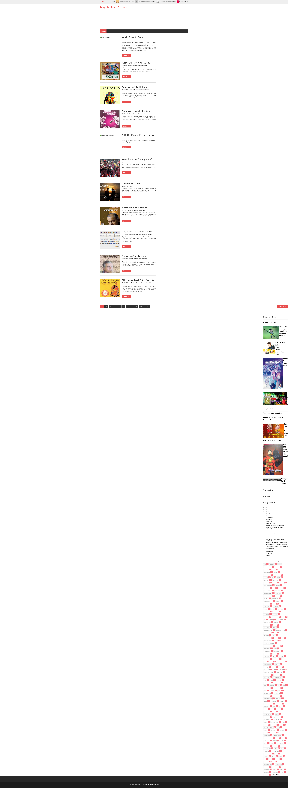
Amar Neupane (267, 572)
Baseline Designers (270, 548)
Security (265, 730)
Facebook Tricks (280, 619)
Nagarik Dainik (267, 688)
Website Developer (268, 764)
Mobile (271, 680)
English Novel (138, 89)
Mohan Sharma (267, 682)
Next (141, 306)
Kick (274, 656)
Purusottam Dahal (268, 714)
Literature (282, 669)
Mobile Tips (279, 680)
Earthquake (266, 614)
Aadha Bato (272, 564)
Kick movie (281, 656)
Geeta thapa (266, 627)
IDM (282, 638)
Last (147, 306)
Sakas (284, 722)
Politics (278, 709)
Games (275, 624)
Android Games (267, 574)
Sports (134, 162)
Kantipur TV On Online (284, 481)
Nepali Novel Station (113, 7)
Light (275, 669)
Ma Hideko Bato (267, 674)
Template (275, 746)
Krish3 (271, 661)
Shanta (265, 732)
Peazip (274, 706)
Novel (144, 210)
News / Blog (278, 698)
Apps (272, 577)
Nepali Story (266, 696)
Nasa (131, 138)
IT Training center (268, 640)
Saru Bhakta (144, 113)
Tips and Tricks (276, 751)
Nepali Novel (144, 65)
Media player (266, 677)
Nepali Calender (267, 693)
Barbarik (274, 582)
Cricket (131, 162)
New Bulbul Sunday (268, 698)
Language (277, 664)
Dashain (265, 609)
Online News (273, 701)
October (268, 521)
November (268, 519)
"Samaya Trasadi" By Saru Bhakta (273, 531)
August (268, 553)
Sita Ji (277, 738)
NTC (284, 685)
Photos (265, 709)
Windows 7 (266, 767)
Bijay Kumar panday (268, 585)
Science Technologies (268, 727)
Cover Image (266, 603)
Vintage (277, 759)
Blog (274, 588)
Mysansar (272, 685)
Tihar (282, 748)
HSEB (276, 632)
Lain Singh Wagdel (267, 664)
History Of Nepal (267, 638)
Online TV (282, 701)
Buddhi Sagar (277, 590)
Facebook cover (267, 622)
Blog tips (281, 588)
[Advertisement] (160, 16)
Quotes (276, 714)
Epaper (283, 617)
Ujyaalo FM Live (269, 322)
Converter (278, 601)
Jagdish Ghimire (133, 210)
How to (276, 638)
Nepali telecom (276, 696)
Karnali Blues (266, 656)
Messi (265, 680)
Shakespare (282, 730)
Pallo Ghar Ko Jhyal (268, 703)
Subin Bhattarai (280, 743)
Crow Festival (267, 606)
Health (274, 635)
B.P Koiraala (266, 582)
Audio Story (275, 580)
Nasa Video (134, 138)
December (268, 517)
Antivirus (266, 577)
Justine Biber (266, 653)
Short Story (273, 732)
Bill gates (278, 585)
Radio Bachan (266, 717)
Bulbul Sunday (279, 593)
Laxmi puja (266, 667)
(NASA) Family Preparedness (138, 135)
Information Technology (269, 643)
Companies (266, 598)
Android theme (277, 574)
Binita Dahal (266, 588)
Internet (278, 646)
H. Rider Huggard (145, 89)
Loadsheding (279, 672)
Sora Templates (138, 784)
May (267, 555)
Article (278, 577)
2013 (266, 513)
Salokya (265, 724)
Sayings (281, 724)
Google (274, 627)
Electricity (266, 617)
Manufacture (277, 674)
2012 (266, 515)
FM (264, 619)
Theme (275, 748)
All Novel (277, 567)
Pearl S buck (141, 282)
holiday (281, 769)
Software (150, 234)
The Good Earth (148, 282)
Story (272, 743)
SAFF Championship (275, 722)
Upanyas (280, 756)
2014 (266, 511)
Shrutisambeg (267, 735)
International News (268, 646)
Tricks (276, 753)
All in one (266, 569)
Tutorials (266, 756)
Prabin (274, 711)
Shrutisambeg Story (268, 738)
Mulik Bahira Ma (277, 682)
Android (275, 572)
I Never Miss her (131, 183)
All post (273, 569)
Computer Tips (275, 598)
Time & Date (132, 40)
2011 (266, 558)
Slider (283, 738)
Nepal (279, 690)
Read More (127, 55)
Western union (278, 764)
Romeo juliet (276, 719)
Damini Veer (276, 606)
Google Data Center (268, 630)
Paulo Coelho (279, 703)
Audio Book (132, 65)
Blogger (278, 561)
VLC (264, 759)
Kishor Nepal (138, 65)
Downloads (141, 234)
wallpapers (266, 774)
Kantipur (275, 653)
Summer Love (266, 746)
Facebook (271, 619)
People (280, 706)
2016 (266, 507)
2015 (266, 509)
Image (276, 640)
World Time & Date (132, 37)
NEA (278, 685)
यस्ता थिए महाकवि (174, 1)
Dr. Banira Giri (267, 611)
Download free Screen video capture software (276, 542)
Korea (265, 661)
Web (273, 761)
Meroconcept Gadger (277, 677)
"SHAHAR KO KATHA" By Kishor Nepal (275, 525)
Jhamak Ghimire (277, 651)
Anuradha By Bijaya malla (134, 1)
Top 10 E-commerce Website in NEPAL (116, 1)
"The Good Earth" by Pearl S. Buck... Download (277, 546)
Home (104, 31)
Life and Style (267, 669)
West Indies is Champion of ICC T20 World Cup (277, 535)
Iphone (275, 648)
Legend (273, 667)
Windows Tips (266, 769)
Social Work (266, 740)
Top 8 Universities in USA (273, 413)
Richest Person (267, 719)
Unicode (273, 756)
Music (265, 685)
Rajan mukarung (276, 717)
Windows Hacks (275, 767)
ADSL (265, 564)
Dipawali (272, 609)
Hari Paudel (266, 635)
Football (276, 622)
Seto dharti (273, 730)
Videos (270, 759)
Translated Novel (267, 753)
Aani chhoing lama (268, 567)
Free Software (267, 624)
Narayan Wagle (277, 688)
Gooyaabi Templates (154, 784)
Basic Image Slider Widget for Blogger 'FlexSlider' (156, 1)
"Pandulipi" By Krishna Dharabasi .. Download (276, 544)
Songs (282, 740)
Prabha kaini (266, 711)
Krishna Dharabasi (134, 258)
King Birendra (267, 659)
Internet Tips (266, 648)
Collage (277, 596)
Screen (145, 234)
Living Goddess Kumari (268, 672)
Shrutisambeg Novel (277, 735)
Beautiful (282, 582)
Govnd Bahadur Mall (280, 630)
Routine (265, 722)
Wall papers (266, 761)
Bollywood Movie (267, 590)
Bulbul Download (267, 593)
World (137, 40)
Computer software (134, 234)
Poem (131, 186)
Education (275, 614)
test (282, 772)
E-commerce (276, 611)
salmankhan (275, 772)
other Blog (266, 772)
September (268, 551)
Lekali (280, 667)
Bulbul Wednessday (268, 596)
